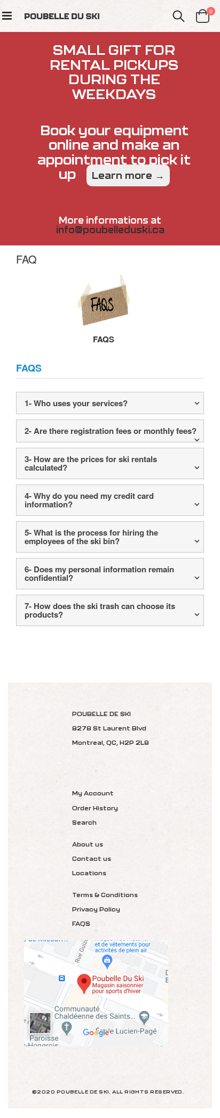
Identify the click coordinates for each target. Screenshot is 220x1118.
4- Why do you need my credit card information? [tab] (89, 500)
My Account (93, 793)
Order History (95, 807)
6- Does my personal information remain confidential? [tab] (99, 573)
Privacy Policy (96, 909)
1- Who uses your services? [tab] (76, 403)
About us (87, 844)
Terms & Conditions (105, 894)
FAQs (103, 339)
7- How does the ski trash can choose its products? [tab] (100, 610)
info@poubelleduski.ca (110, 230)
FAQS (81, 923)
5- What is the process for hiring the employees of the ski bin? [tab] (91, 537)
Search (84, 822)
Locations (89, 872)
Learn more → (128, 175)
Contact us (91, 858)
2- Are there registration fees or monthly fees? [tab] (111, 431)
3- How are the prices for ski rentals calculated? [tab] (91, 463)
